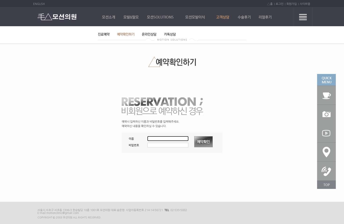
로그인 (279, 4)
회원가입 (291, 4)
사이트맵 (305, 4)
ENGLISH (39, 4)
